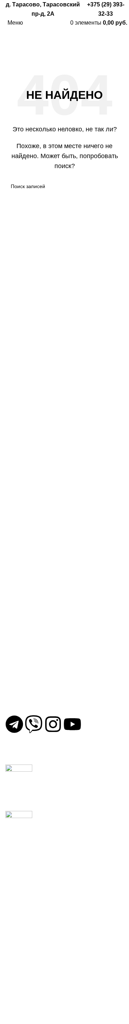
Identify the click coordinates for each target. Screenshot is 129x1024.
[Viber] (34, 724)
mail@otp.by (26, 704)
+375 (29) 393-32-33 (35, 681)
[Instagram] (53, 724)
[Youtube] (72, 724)
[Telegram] (14, 724)
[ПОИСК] (115, 186)
